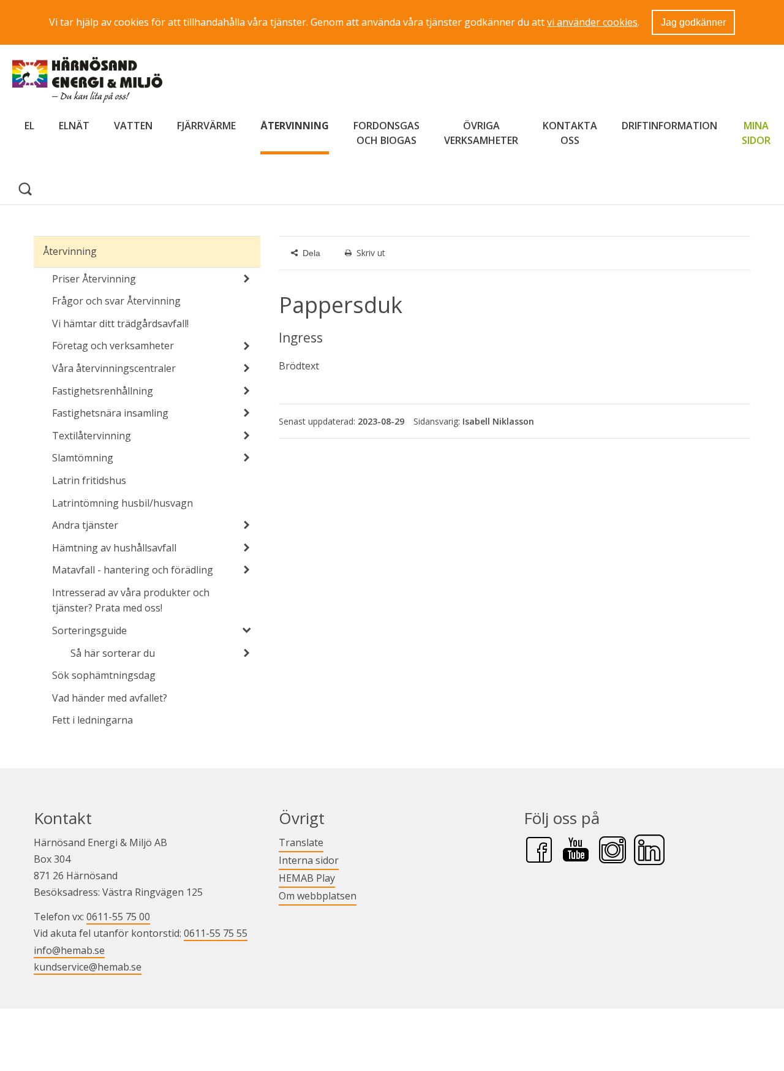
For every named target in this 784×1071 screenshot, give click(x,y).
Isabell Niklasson (498, 421)
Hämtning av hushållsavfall (114, 547)
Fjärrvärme (206, 125)
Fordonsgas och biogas (386, 133)
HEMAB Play (307, 878)
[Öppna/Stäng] (246, 279)
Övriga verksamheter (481, 133)
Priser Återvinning (94, 279)
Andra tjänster (85, 525)
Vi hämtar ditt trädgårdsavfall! (120, 323)
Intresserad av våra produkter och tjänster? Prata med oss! (130, 600)
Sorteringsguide (89, 630)
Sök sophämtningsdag (104, 675)
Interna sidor (309, 860)
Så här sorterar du (112, 653)
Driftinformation (669, 125)
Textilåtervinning (91, 435)
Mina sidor (756, 133)
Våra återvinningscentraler (114, 368)
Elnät (74, 125)
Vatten (133, 125)
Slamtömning (82, 457)
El (29, 125)
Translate (301, 842)
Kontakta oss (570, 133)
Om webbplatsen (317, 896)
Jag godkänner (693, 22)
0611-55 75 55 (215, 933)
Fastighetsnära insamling (110, 413)
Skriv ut (370, 253)
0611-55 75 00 (118, 916)
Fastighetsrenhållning (102, 391)
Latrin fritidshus (89, 480)
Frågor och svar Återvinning (116, 301)
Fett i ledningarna (92, 720)
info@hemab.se (69, 950)
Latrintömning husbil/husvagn (122, 503)
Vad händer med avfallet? (109, 698)
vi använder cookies (592, 22)
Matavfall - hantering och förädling (132, 570)
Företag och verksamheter (113, 345)
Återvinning (294, 125)
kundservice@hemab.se (87, 967)
